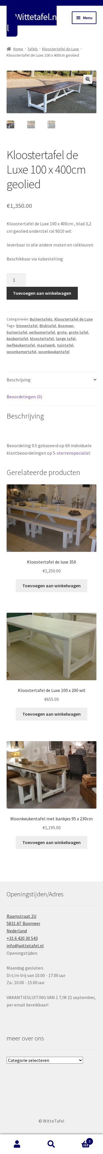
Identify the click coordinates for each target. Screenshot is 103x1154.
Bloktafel (47, 325)
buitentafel (17, 332)
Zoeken (51, 1144)
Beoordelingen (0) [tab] (24, 396)
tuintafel (65, 345)
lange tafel (66, 338)
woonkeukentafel (54, 351)
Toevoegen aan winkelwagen (42, 293)
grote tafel (78, 332)
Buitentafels (41, 319)
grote (62, 332)
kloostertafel (42, 338)
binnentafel (26, 325)
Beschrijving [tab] (19, 380)
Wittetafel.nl (32, 22)
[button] (87, 79)
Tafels (32, 48)
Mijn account (17, 1144)
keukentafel (17, 338)
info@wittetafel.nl (25, 945)
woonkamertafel (21, 351)
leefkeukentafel (21, 345)
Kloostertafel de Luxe (60, 48)
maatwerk (46, 345)
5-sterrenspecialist (71, 453)
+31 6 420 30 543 (22, 938)
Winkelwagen (79, 1139)
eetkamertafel (42, 332)
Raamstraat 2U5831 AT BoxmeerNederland (23, 923)
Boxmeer (66, 325)
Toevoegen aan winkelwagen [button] (51, 585)
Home (18, 48)
